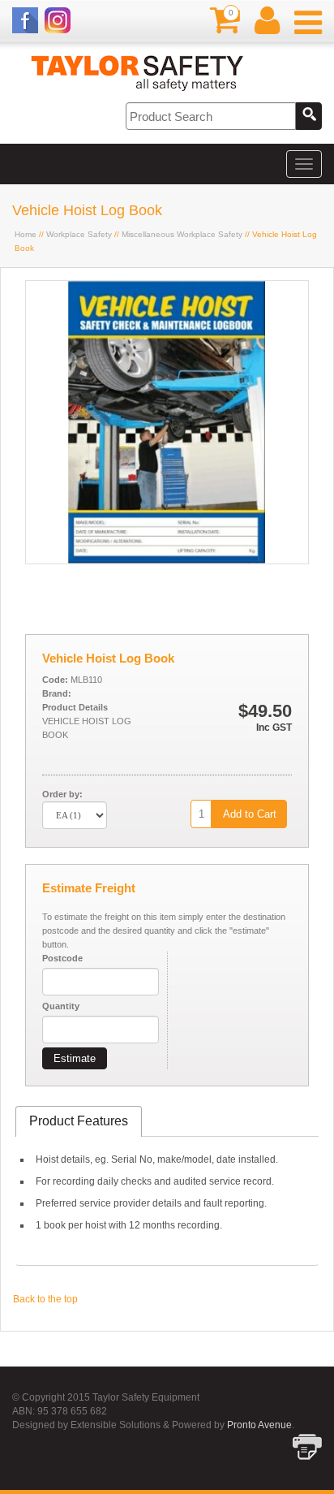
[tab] (78, 1122)
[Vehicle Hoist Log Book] (167, 560)
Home (25, 234)
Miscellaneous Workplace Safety (182, 234)
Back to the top (45, 1299)
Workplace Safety (79, 234)
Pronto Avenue (259, 1425)
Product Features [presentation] (78, 1121)
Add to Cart (249, 814)
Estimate (75, 1058)
